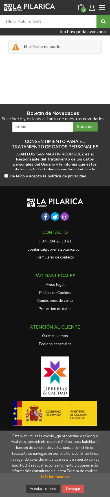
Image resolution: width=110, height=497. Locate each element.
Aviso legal (55, 284)
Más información (55, 477)
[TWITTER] (55, 216)
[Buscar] (103, 21)
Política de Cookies (55, 292)
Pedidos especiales (55, 344)
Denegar (73, 488)
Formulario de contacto (55, 257)
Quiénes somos (55, 335)
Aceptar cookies (43, 488)
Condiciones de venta (55, 300)
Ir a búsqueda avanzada (83, 32)
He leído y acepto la (48, 176)
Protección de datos (55, 308)
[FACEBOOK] (45, 216)
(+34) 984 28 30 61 (55, 241)
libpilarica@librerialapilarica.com (55, 249)
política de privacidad (67, 176)
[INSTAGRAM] (64, 216)
